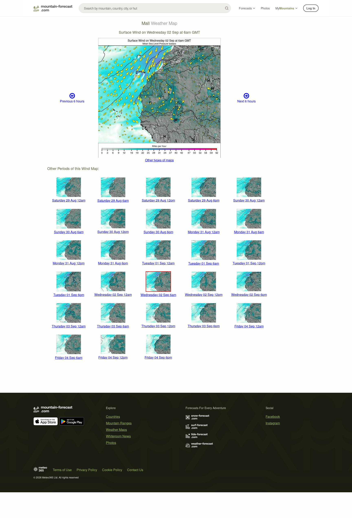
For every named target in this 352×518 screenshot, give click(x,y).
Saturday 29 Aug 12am (68, 200)
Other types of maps (159, 160)
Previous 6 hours (72, 101)
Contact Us (135, 469)
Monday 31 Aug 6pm (113, 263)
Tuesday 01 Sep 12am (158, 263)
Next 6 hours (246, 101)
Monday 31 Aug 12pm (69, 263)
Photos (265, 8)
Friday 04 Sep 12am (249, 326)
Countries (113, 416)
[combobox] (155, 8)
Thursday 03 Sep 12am (69, 326)
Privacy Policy (87, 469)
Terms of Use (62, 469)
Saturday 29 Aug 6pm (203, 200)
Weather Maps (116, 429)
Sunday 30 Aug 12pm (113, 231)
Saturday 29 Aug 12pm (158, 200)
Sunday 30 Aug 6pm (158, 232)
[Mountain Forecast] (52, 8)
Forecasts (245, 8)
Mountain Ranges (119, 423)
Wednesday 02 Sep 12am (113, 294)
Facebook (273, 416)
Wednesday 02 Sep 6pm (249, 294)
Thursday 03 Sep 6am (113, 326)
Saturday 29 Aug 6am (113, 200)
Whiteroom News (118, 436)
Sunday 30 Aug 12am (249, 200)
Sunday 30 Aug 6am (69, 232)
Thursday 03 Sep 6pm (204, 326)
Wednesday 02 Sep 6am (158, 294)
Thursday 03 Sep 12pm (158, 326)
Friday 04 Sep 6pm (158, 357)
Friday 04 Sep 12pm (113, 357)
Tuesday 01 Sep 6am (203, 263)
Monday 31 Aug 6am (249, 232)
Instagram (273, 423)
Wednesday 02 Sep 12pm (203, 294)
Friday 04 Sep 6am (68, 357)
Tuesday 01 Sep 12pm (249, 263)
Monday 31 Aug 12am (204, 232)
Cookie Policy (112, 469)
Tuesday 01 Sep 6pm (68, 294)
